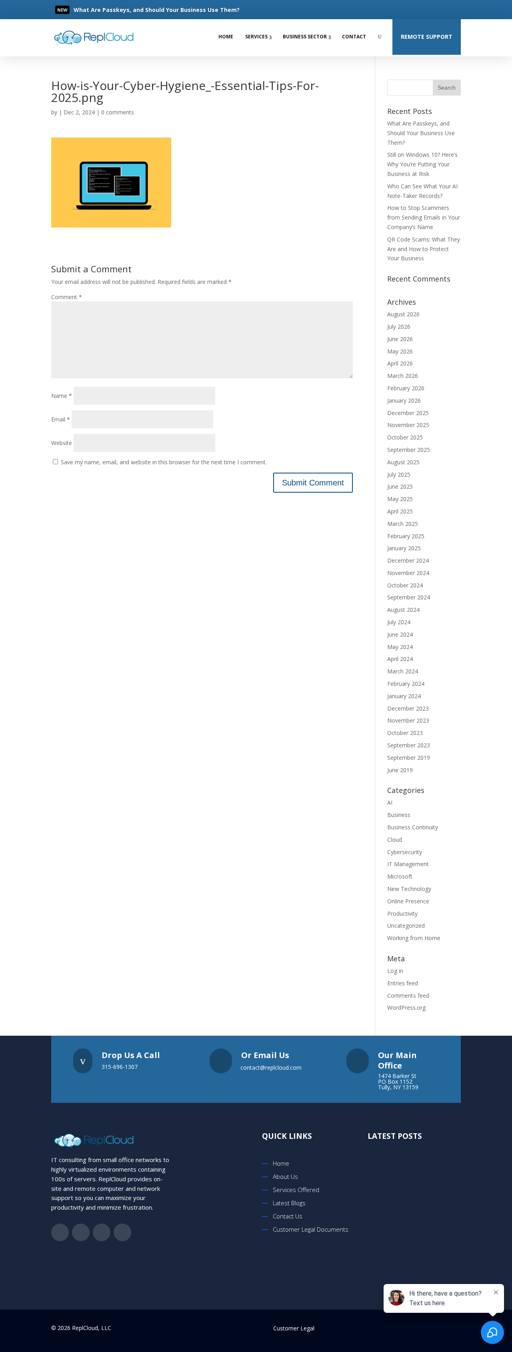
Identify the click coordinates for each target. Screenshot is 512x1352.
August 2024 (403, 609)
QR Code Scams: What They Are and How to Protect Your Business (423, 249)
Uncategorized (406, 925)
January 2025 (404, 548)
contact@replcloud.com (271, 1067)
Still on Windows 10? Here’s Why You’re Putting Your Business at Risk (422, 164)
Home (225, 36)
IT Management (408, 864)
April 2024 (400, 659)
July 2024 (398, 622)
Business (398, 815)
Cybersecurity (404, 852)
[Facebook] (402, 9)
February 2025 (405, 536)
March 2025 (402, 523)
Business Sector (305, 36)
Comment (66, 297)
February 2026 (405, 388)
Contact (354, 36)
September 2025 (408, 449)
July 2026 (398, 326)
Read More (102, 10)
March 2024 (402, 671)
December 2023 (408, 708)
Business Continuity (412, 827)
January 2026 (404, 400)
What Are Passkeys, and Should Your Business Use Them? (421, 133)
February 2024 (405, 683)
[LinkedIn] (434, 9)
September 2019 (408, 757)
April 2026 (400, 363)
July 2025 (398, 474)
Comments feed (408, 995)
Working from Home (413, 938)
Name (61, 395)
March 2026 (402, 375)
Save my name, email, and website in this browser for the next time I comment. (164, 462)
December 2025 (408, 413)
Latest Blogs (289, 1203)
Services (256, 36)
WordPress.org (406, 1007)
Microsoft (399, 876)
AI (389, 802)
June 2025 (400, 486)
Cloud (394, 839)
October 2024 (405, 585)
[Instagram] (450, 9)
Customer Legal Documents (310, 1229)
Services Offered (296, 1190)
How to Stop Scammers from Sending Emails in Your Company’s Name (423, 217)
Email (60, 419)
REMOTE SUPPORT (426, 36)
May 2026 (400, 351)
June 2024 (400, 634)
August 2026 (403, 314)
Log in (395, 971)
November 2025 (408, 425)
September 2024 (408, 597)
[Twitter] (418, 9)
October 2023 (405, 733)
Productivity (402, 913)
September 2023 (408, 745)
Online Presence (408, 901)
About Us (285, 1176)
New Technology (409, 889)
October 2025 (405, 437)
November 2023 (408, 720)
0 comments (117, 112)
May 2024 (400, 647)
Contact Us (287, 1216)
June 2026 (400, 339)
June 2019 (400, 770)
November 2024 (408, 573)
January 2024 (404, 696)
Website (61, 443)
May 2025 (400, 499)
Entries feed (402, 983)
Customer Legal (293, 1328)
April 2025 (400, 511)
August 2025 (403, 462)
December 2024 (408, 560)
